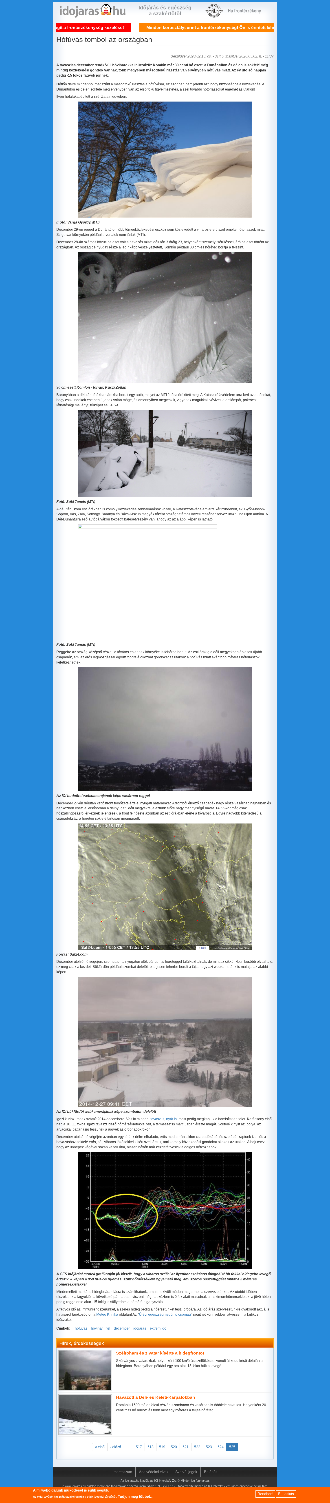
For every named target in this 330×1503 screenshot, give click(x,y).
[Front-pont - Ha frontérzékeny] (214, 15)
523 (209, 1447)
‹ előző (115, 1447)
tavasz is (157, 1119)
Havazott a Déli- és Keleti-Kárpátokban (155, 1397)
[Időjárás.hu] (92, 15)
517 (139, 1447)
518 (150, 1447)
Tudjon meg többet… (136, 1497)
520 (174, 1447)
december (122, 1328)
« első (100, 1447)
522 (197, 1447)
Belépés (210, 1472)
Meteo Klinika (107, 1314)
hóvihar (97, 1328)
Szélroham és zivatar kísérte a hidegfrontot (160, 1353)
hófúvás (81, 1328)
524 (221, 1447)
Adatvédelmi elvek (153, 1472)
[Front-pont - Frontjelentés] (247, 15)
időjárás (139, 1328)
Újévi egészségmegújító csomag (165, 1314)
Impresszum (122, 1472)
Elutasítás (286, 1494)
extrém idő (158, 1328)
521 (186, 1447)
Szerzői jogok (186, 1472)
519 (162, 1447)
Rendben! (265, 1494)
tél (108, 1328)
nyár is (171, 1119)
